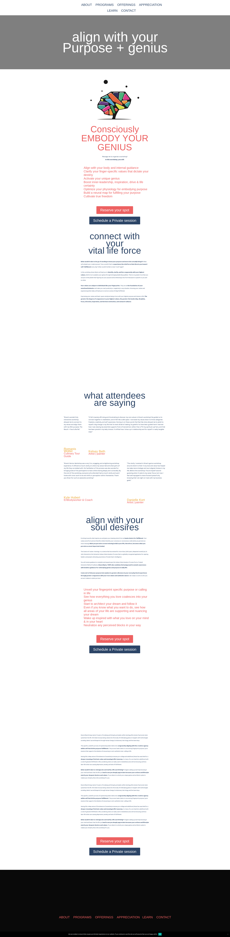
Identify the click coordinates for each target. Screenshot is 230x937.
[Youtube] (115, 909)
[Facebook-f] (108, 909)
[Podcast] (136, 909)
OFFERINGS (126, 4)
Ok (160, 934)
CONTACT (128, 10)
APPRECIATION (150, 4)
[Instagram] (101, 909)
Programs (105, 4)
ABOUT (86, 4)
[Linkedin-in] (122, 909)
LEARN (112, 10)
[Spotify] (129, 909)
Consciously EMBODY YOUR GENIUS (114, 138)
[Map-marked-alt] (94, 909)
